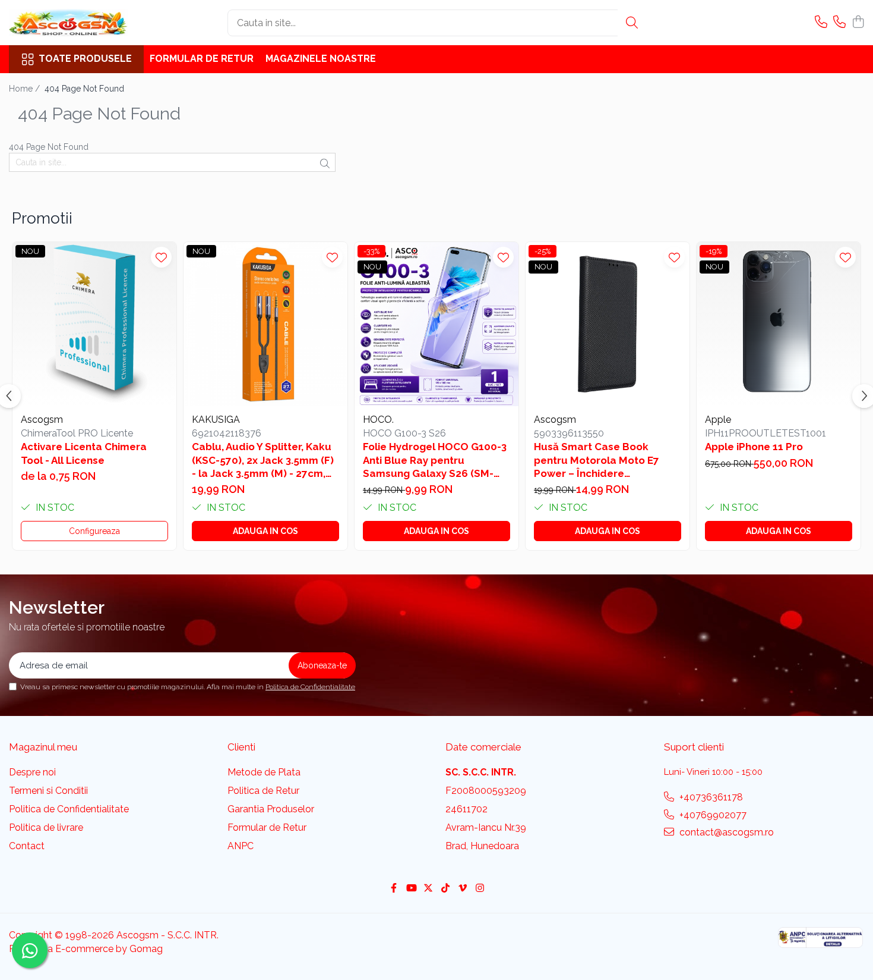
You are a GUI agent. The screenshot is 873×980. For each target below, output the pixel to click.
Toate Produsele (85, 58)
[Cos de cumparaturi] (858, 22)
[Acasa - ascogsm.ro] (68, 22)
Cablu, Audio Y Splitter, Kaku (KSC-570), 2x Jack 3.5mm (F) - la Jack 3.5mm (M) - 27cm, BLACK (263, 460)
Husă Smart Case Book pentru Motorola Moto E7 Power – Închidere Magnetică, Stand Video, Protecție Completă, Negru (601, 460)
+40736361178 (710, 797)
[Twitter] (428, 889)
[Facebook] (393, 889)
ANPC (240, 846)
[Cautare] (632, 23)
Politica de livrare (46, 827)
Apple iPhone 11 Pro (754, 447)
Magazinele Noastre (320, 58)
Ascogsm (42, 419)
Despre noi (32, 772)
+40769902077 (712, 815)
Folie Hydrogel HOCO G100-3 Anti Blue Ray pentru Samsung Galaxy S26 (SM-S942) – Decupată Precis (435, 460)
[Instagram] (480, 889)
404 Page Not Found (84, 88)
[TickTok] (445, 889)
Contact (27, 846)
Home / (25, 88)
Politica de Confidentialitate (310, 687)
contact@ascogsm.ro (725, 832)
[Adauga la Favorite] (161, 257)
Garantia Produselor (270, 809)
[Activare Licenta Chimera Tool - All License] (94, 324)
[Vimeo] (462, 889)
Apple (718, 419)
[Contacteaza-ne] (821, 22)
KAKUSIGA (216, 419)
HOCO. (378, 419)
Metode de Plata (264, 772)
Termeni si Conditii (48, 790)
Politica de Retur (263, 790)
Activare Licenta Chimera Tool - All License (84, 453)
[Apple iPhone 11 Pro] (779, 324)
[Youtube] (411, 889)
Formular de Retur (202, 58)
